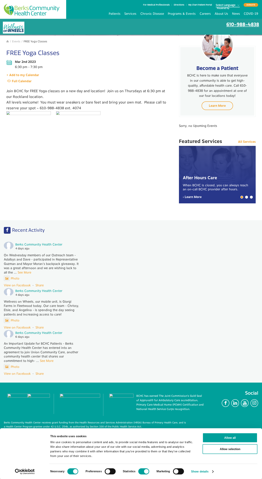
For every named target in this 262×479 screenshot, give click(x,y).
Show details (199, 471)
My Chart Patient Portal (200, 5)
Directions (179, 5)
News (236, 14)
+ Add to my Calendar (22, 75)
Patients (114, 14)
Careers (205, 14)
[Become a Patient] (217, 45)
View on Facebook (17, 285)
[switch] (110, 471)
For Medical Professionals (156, 5)
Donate (250, 4)
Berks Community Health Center (31, 10)
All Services (247, 142)
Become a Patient (217, 68)
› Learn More (192, 197)
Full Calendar (22, 81)
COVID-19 (251, 14)
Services (130, 14)
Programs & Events (182, 14)
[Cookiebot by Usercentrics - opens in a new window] (25, 471)
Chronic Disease (152, 14)
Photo (15, 278)
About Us (221, 14)
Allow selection (230, 449)
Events (16, 41)
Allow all (230, 437)
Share (39, 285)
